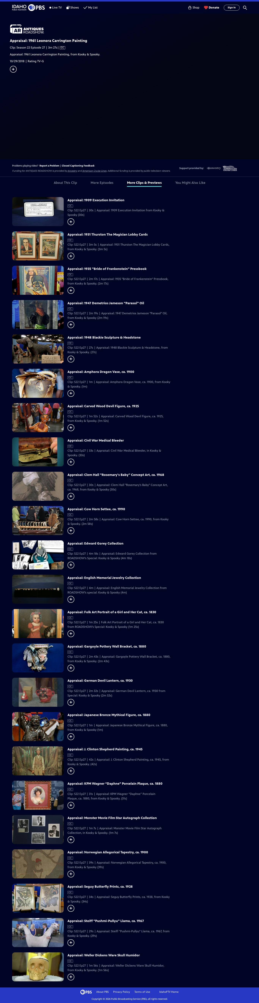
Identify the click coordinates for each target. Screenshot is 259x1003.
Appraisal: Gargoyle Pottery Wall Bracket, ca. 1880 (106, 646)
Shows (74, 7)
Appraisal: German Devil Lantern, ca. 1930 (100, 680)
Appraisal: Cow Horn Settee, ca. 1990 (96, 509)
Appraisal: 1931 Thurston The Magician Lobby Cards (107, 234)
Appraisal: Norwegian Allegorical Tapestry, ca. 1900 (107, 852)
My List (93, 7)
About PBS (102, 992)
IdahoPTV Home (169, 992)
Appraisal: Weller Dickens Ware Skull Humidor (103, 955)
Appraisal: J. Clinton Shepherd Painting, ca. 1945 (105, 749)
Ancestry (72, 170)
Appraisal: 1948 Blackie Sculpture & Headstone (104, 337)
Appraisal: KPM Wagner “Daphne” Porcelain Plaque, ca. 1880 (114, 783)
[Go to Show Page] (134, 29)
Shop (196, 7)
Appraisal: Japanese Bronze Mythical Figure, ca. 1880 (108, 715)
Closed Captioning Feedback (78, 165)
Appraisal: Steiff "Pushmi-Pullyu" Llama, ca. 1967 (105, 921)
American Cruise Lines (94, 170)
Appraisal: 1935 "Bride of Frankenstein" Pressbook (107, 269)
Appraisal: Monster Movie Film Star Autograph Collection (112, 818)
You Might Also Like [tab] (190, 183)
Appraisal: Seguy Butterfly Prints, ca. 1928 (100, 886)
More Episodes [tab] (102, 183)
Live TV (57, 7)
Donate (214, 7)
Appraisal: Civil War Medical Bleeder (95, 440)
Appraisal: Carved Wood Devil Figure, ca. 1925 (103, 406)
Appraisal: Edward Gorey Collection (95, 543)
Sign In (232, 7)
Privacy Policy (121, 992)
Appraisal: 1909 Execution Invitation (95, 200)
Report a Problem (49, 165)
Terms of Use (142, 992)
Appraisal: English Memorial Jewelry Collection (104, 578)
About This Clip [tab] (65, 183)
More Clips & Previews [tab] (144, 183)
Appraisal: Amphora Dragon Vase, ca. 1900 (100, 372)
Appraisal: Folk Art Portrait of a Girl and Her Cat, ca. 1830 (111, 612)
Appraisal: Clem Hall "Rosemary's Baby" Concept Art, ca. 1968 (115, 475)
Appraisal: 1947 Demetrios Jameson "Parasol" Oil (105, 303)
